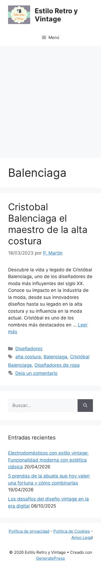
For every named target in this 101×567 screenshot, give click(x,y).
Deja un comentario (36, 373)
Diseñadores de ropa (57, 365)
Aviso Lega (81, 537)
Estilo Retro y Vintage (56, 15)
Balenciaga (55, 356)
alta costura (28, 356)
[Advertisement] (50, 99)
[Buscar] (85, 405)
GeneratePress (50, 558)
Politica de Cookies (71, 531)
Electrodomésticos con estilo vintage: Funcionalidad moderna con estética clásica (48, 459)
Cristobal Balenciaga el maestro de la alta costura (48, 223)
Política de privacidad (29, 531)
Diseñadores (29, 348)
